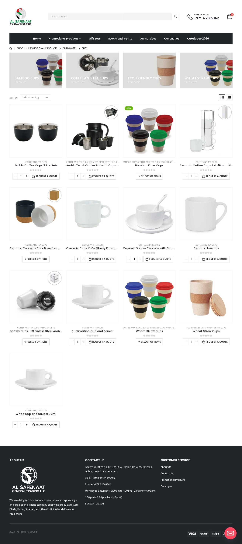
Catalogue (166, 486)
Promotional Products (63, 38)
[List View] (229, 97)
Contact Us (171, 38)
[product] (36, 131)
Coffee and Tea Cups (36, 162)
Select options (151, 176)
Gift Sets (95, 38)
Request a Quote (46, 176)
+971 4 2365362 (102, 484)
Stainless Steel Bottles (101, 162)
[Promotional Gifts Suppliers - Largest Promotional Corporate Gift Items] (20, 16)
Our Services (148, 38)
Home (37, 38)
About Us (166, 467)
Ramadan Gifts (47, 327)
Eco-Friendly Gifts (120, 38)
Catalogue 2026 (198, 38)
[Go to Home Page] (10, 48)
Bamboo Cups (130, 162)
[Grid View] (222, 97)
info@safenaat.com (104, 478)
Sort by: (13, 97)
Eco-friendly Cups (170, 162)
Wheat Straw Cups (175, 327)
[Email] (230, 533)
